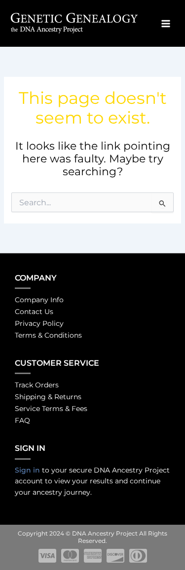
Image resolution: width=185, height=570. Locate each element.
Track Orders (37, 384)
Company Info (39, 299)
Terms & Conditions (48, 335)
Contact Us (34, 311)
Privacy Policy (39, 323)
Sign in (27, 470)
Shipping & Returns (48, 396)
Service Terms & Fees (51, 408)
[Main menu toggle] (165, 23)
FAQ (22, 420)
